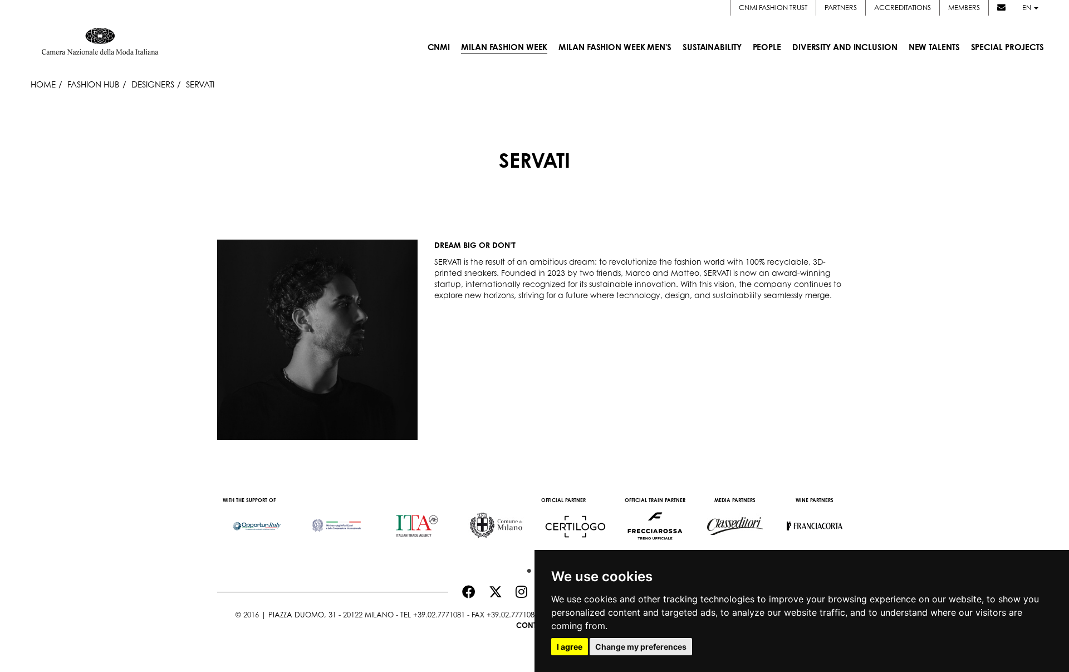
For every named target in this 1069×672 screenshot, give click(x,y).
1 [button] (526, 568)
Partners (841, 7)
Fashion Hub (93, 84)
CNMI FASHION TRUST (773, 7)
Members (964, 7)
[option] (257, 520)
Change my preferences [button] (640, 646)
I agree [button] (569, 646)
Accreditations (902, 7)
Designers (152, 84)
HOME (43, 84)
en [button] (1027, 7)
